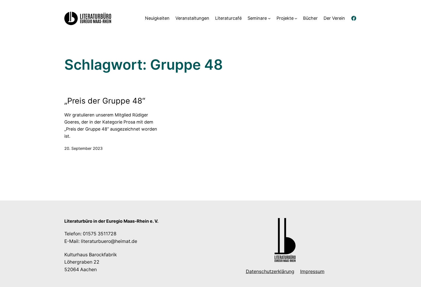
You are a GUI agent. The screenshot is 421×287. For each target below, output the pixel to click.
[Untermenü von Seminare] (269, 18)
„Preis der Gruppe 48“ (104, 100)
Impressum (312, 271)
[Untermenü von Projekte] (296, 18)
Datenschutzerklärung (270, 271)
